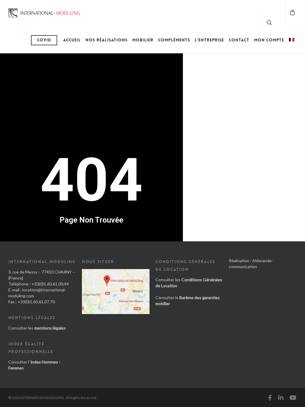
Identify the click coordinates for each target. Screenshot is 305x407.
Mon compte (269, 40)
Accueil (72, 40)
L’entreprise (209, 40)
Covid (44, 40)
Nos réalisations (106, 40)
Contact (239, 40)
